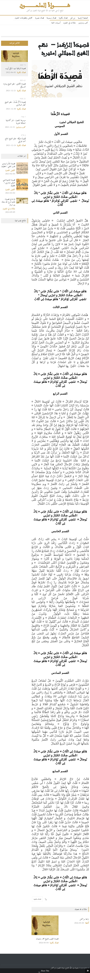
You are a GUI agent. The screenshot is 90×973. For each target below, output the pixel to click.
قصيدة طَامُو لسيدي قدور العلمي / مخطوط (8, 165)
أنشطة (87, 923)
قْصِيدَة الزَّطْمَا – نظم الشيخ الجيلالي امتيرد (63, 48)
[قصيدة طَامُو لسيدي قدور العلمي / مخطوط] (22, 168)
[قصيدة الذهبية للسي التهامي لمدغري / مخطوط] (22, 184)
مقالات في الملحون (69, 23)
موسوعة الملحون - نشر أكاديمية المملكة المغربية (16, 121)
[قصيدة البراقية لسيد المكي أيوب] (14, 56)
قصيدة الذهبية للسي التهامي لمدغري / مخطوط (9, 183)
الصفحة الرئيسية (83, 18)
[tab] (14, 45)
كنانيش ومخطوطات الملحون (23, 18)
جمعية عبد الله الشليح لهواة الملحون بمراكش (64, 968)
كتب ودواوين (83, 23)
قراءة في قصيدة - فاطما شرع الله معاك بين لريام (8, 202)
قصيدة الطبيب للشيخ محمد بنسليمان (47, 939)
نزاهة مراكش (84, 919)
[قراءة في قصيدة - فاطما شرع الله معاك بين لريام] (22, 200)
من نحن (72, 18)
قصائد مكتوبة (63, 18)
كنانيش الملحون (10, 170)
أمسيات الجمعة (56, 23)
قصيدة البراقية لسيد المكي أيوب (15, 68)
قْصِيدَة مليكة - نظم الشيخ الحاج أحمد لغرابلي (15, 140)
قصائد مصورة (39, 18)
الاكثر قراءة (15, 43)
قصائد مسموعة (51, 18)
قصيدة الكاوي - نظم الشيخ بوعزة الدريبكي (15, 85)
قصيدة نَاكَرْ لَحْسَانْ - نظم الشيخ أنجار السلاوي (15, 103)
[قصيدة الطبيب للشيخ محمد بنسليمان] (45, 925)
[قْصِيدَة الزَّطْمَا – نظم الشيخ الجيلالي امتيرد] (60, 79)
